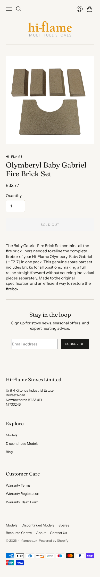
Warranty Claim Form (22, 502)
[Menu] (9, 9)
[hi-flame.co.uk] (50, 29)
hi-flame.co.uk (27, 540)
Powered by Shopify (53, 540)
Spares (63, 525)
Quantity (14, 195)
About (41, 533)
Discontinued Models (22, 443)
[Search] (18, 9)
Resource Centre (19, 533)
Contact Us (58, 533)
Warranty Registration (22, 493)
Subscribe (74, 344)
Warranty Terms (18, 485)
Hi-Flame (14, 156)
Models (11, 435)
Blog (9, 452)
